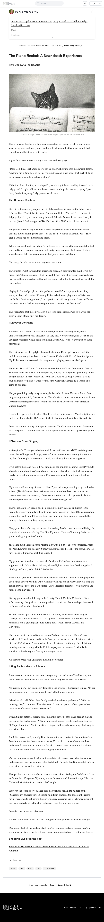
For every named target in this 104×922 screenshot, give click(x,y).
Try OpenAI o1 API (93, 907)
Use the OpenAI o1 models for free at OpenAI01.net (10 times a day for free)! (50, 45)
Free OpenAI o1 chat (73, 907)
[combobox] (52, 3)
